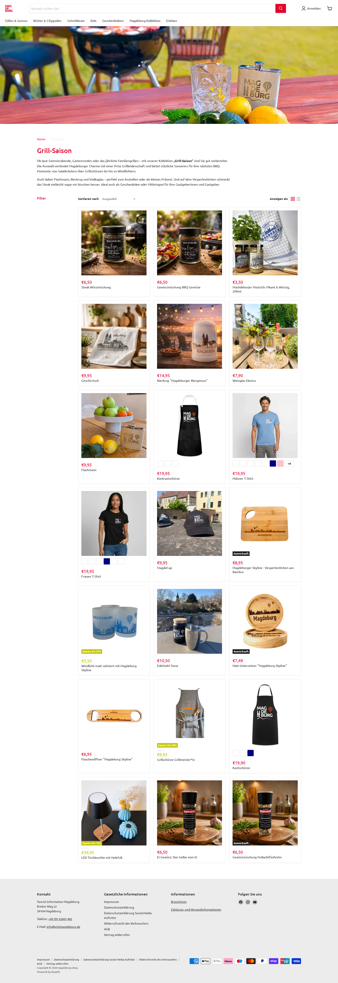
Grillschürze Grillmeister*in (176, 759)
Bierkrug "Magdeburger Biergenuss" (182, 380)
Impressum (111, 901)
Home (41, 139)
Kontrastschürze (168, 478)
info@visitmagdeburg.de (63, 926)
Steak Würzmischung (96, 287)
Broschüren (179, 901)
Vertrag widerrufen (117, 934)
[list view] (298, 199)
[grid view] (293, 199)
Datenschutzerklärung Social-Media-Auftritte (109, 959)
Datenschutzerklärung (119, 907)
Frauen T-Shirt (91, 576)
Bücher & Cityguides (47, 20)
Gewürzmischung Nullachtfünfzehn (257, 857)
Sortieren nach (88, 198)
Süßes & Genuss (16, 20)
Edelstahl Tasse (167, 665)
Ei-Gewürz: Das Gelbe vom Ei (177, 857)
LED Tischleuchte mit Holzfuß (101, 857)
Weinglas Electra (244, 380)
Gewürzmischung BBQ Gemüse (178, 287)
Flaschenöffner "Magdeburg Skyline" (107, 759)
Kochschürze (241, 768)
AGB (107, 929)
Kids (93, 20)
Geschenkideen (113, 20)
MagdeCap (164, 568)
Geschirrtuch (90, 380)
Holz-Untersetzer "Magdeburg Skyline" (260, 665)
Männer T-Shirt (243, 478)
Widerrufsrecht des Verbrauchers (126, 923)
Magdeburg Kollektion (144, 20)
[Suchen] (280, 8)
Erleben (171, 20)
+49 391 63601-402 (60, 919)
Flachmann (88, 470)
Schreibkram (76, 20)
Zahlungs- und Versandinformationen (196, 909)
